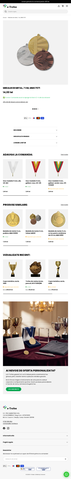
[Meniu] (67, 6)
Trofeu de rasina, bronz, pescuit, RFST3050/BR (34, 282)
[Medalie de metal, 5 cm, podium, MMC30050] (13, 219)
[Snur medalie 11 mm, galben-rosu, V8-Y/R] (35, 169)
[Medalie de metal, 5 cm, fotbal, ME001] (35, 219)
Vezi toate (64, 154)
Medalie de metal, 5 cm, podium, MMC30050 (12, 232)
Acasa (4, 17)
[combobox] (35, 11)
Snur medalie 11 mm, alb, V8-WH (12, 182)
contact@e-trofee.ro (10, 423)
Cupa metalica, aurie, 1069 (11, 282)
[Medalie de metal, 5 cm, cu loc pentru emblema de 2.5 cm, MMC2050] (58, 219)
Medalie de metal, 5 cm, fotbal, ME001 (34, 232)
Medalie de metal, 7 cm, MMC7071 (17, 17)
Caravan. (42, 474)
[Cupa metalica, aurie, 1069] (13, 269)
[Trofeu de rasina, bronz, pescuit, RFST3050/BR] (35, 269)
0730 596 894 (7, 421)
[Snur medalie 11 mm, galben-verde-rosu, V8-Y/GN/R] (58, 169)
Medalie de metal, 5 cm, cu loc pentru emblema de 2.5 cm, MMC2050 (57, 233)
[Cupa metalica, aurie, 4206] (58, 269)
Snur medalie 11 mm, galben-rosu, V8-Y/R (33, 182)
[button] (63, 6)
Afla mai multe (13, 389)
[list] (35, 52)
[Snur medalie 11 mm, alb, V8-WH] (13, 169)
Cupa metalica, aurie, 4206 (56, 282)
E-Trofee (32, 474)
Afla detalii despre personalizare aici (15, 102)
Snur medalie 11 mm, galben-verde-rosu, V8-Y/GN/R (57, 183)
